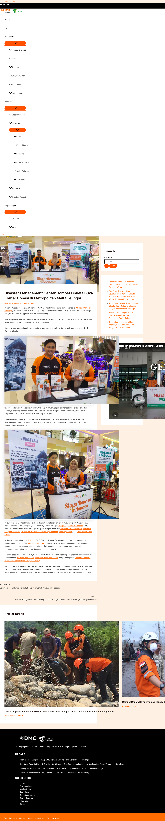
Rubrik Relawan (22, 162)
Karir (14, 227)
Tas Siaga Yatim (65, 532)
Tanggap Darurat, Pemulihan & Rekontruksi (17, 76)
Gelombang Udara (27, 795)
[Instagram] (4, 5)
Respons (31, 540)
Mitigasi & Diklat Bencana (17, 54)
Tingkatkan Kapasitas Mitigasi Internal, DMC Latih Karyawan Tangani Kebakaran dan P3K (121, 325)
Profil (6, 28)
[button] (13, 37)
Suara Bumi (24, 792)
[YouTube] (8, 5)
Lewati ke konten (7, 1)
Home (7, 19)
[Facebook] (1, 5)
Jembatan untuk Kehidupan (46, 558)
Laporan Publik (18, 115)
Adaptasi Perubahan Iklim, (71, 529)
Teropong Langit (27, 786)
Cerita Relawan (22, 171)
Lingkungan (17, 93)
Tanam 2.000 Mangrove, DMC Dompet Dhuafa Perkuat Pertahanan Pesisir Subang (121, 315)
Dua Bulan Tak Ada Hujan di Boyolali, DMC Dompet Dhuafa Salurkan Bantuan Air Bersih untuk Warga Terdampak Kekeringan (72, 764)
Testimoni (20, 180)
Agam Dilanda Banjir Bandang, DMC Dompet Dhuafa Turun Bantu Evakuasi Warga (123, 284)
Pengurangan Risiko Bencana (70, 526)
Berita (18, 136)
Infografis (16, 188)
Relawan (15, 219)
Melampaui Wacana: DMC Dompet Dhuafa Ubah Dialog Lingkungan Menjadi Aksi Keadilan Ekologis (123, 306)
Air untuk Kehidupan (25, 558)
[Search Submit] (106, 266)
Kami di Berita (22, 145)
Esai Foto (20, 154)
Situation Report (19, 197)
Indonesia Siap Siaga (36, 543)
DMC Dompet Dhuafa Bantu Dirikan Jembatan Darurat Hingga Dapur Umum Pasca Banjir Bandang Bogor (59, 711)
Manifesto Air (25, 789)
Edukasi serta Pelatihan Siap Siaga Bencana (39, 532)
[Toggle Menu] (15, 43)
